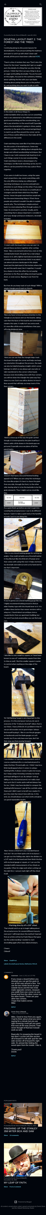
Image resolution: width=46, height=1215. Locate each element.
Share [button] (6, 960)
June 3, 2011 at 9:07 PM (20, 1013)
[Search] (40, 3)
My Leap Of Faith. (15, 1182)
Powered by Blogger (25, 1202)
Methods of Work (31, 964)
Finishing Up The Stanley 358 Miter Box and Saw (20, 1130)
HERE (38, 56)
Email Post (13, 960)
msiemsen (14, 976)
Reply (13, 1007)
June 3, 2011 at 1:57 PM (27, 976)
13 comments (14, 1135)
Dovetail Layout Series (16, 964)
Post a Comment (15, 1187)
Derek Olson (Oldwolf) (18, 1012)
